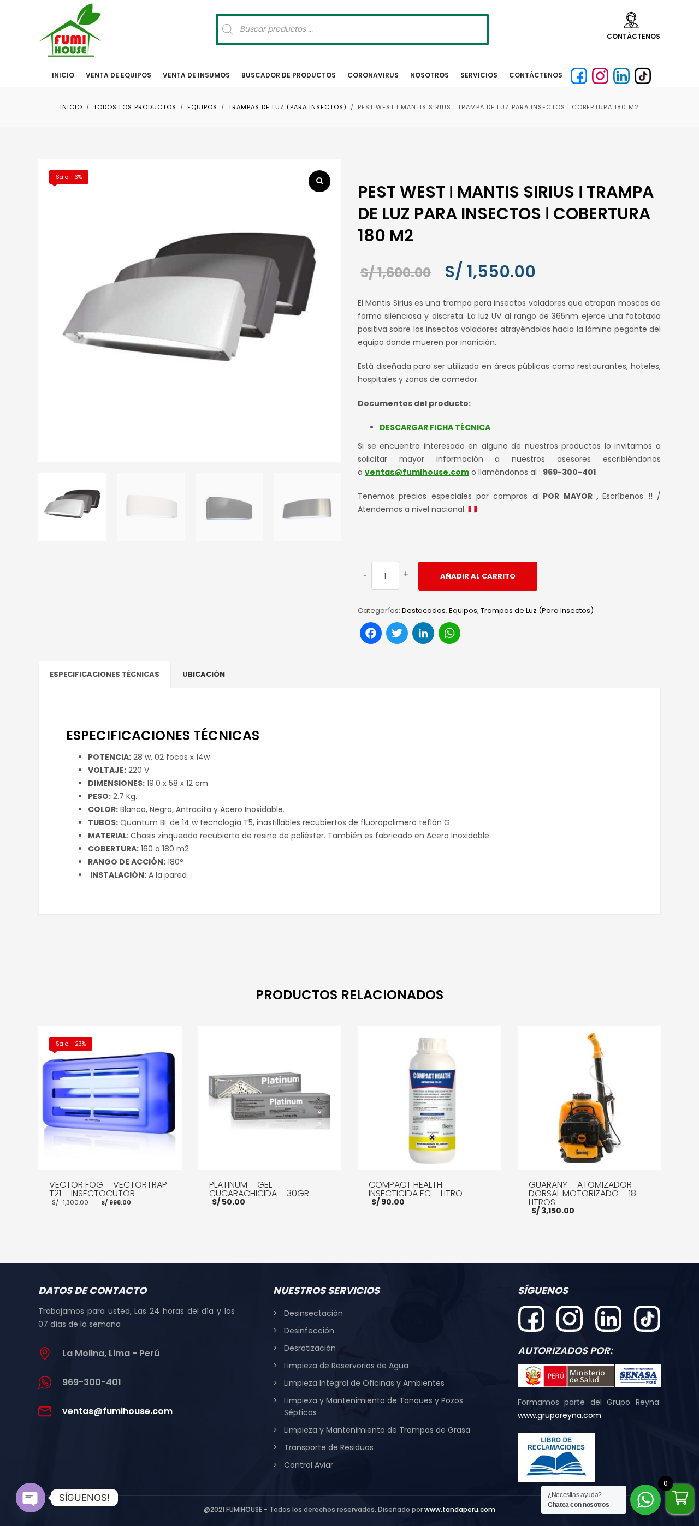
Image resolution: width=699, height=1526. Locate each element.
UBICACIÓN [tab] (203, 674)
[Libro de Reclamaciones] (557, 1457)
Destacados (424, 610)
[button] (319, 181)
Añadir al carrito (478, 576)
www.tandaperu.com (459, 1509)
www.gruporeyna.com (559, 1415)
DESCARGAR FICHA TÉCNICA (435, 427)
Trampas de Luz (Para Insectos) (537, 610)
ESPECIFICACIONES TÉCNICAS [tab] (104, 674)
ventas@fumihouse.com (417, 472)
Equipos (463, 610)
